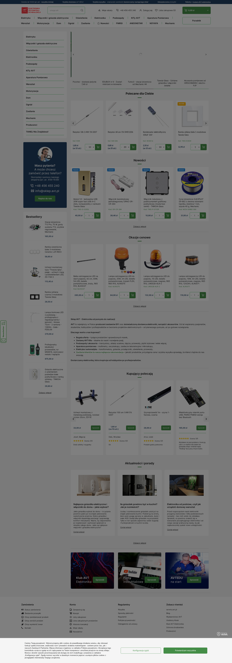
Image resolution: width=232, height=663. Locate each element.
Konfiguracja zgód (141, 650)
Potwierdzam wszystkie (185, 650)
